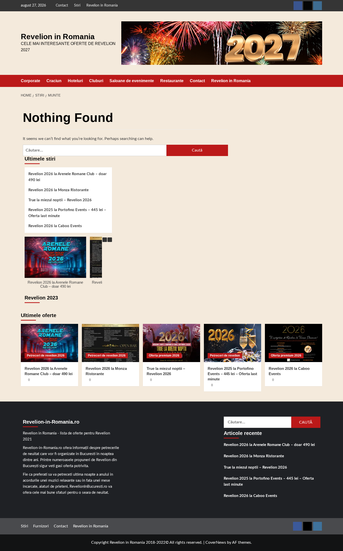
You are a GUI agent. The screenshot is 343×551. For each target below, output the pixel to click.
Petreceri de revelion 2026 (46, 355)
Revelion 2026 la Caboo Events (55, 226)
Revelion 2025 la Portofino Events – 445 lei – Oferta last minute (67, 213)
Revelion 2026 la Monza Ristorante (58, 190)
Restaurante (172, 81)
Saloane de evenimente (131, 81)
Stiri (77, 5)
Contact (62, 5)
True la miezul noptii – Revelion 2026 (60, 200)
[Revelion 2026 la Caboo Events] (293, 343)
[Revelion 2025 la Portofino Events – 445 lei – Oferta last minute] (232, 343)
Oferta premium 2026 (164, 355)
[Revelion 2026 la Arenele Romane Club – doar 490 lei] (49, 343)
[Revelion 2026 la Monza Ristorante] (110, 343)
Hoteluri (75, 81)
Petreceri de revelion (225, 355)
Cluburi (96, 81)
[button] (319, 80)
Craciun (54, 81)
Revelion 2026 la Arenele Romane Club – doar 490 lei (67, 177)
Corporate (30, 81)
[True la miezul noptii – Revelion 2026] (171, 343)
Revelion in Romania (102, 5)
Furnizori (41, 526)
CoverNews (215, 542)
